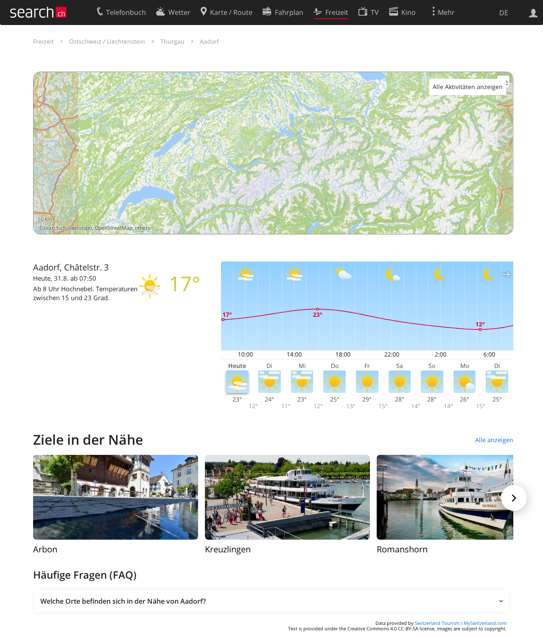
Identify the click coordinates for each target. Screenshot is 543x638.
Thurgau (172, 41)
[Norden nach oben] (503, 224)
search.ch (54, 227)
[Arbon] (115, 496)
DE (503, 12)
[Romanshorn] (459, 496)
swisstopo (80, 227)
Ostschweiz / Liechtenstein (107, 41)
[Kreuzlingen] (287, 496)
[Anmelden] (533, 12)
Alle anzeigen (494, 440)
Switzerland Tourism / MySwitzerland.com (461, 623)
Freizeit (43, 41)
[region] (273, 153)
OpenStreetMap (113, 227)
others (142, 227)
